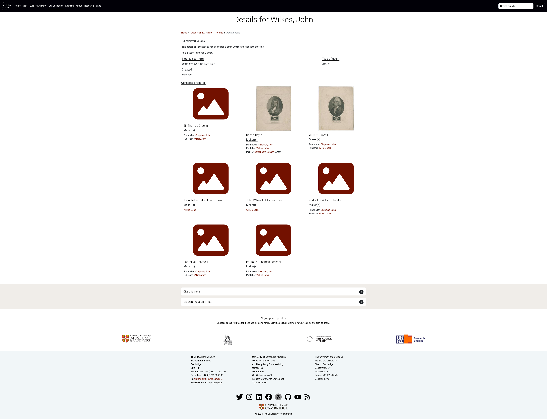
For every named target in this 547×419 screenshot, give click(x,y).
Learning (69, 5)
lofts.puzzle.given (213, 382)
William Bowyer (318, 134)
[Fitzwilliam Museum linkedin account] (269, 396)
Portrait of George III (196, 262)
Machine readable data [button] (197, 301)
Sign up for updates (273, 318)
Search (539, 6)
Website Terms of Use (263, 360)
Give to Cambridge (324, 364)
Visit (25, 5)
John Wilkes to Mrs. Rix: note (264, 200)
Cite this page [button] (191, 291)
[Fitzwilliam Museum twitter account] (240, 396)
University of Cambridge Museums (269, 357)
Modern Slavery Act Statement (268, 379)
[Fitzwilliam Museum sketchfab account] (278, 396)
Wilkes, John (200, 138)
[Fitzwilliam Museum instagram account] (249, 396)
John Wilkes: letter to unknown (202, 200)
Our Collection (56, 5)
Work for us (258, 371)
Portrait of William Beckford (326, 200)
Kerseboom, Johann (264, 152)
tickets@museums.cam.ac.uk (208, 379)
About (79, 5)
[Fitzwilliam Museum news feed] (307, 396)
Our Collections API (262, 375)
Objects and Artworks (201, 32)
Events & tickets (38, 5)
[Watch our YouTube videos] (298, 396)
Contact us (257, 368)
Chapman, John (202, 135)
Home (18, 5)
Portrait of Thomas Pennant (263, 262)
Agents (219, 32)
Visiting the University (326, 360)
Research (89, 5)
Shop (98, 5)
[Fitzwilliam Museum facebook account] (259, 396)
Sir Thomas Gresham (196, 125)
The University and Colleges (329, 357)
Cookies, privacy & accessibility (267, 364)
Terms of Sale (259, 382)
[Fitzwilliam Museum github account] (288, 396)
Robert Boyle (254, 135)
